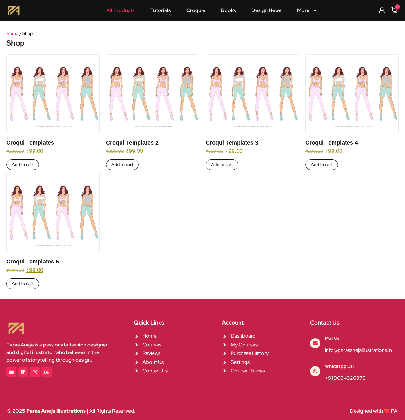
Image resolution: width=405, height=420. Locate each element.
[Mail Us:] (315, 343)
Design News (266, 10)
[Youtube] (11, 372)
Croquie (195, 10)
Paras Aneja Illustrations (56, 411)
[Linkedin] (23, 372)
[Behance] (46, 372)
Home (12, 33)
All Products (120, 10)
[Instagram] (35, 372)
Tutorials (160, 10)
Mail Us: (333, 338)
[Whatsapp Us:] (315, 371)
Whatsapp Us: (339, 366)
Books (228, 10)
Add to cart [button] (23, 164)
